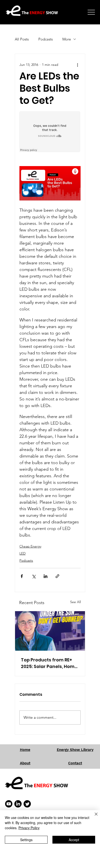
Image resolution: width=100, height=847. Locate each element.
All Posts (22, 39)
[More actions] (78, 65)
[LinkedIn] (18, 803)
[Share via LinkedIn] (45, 576)
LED (22, 553)
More (66, 39)
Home (25, 749)
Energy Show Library (75, 749)
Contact (75, 763)
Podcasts (45, 39)
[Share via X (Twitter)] (33, 576)
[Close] (93, 817)
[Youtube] (8, 803)
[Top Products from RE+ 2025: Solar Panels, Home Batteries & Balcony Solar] (50, 631)
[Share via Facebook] (21, 576)
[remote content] (50, 132)
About (25, 763)
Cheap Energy (30, 546)
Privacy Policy (29, 827)
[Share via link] (57, 576)
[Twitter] (27, 803)
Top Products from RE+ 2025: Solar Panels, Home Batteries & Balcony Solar (49, 663)
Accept (74, 839)
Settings (26, 839)
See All (75, 602)
